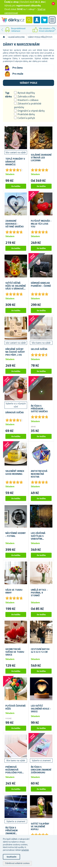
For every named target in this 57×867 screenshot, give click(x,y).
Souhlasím (11, 856)
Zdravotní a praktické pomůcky (27, 105)
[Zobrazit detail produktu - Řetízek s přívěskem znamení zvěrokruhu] (15, 806)
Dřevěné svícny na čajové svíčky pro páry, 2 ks (15, 352)
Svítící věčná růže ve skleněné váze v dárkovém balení (15, 285)
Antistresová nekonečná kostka (39, 474)
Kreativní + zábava (28, 100)
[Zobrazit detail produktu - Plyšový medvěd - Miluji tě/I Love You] (41, 203)
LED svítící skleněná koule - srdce (41, 708)
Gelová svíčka (39, 349)
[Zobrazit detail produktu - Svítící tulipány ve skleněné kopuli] (41, 806)
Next (55, 29)
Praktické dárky (26, 114)
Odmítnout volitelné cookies (17, 863)
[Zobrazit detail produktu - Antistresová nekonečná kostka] (41, 454)
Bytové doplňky (26, 93)
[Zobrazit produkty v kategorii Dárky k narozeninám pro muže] (7, 74)
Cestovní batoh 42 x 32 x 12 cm (40, 650)
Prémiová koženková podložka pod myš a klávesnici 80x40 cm (15, 770)
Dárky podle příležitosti (40, 37)
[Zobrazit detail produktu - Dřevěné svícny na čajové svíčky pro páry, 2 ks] (15, 328)
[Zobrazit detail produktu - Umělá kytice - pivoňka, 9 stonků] (41, 573)
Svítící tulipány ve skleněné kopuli (40, 826)
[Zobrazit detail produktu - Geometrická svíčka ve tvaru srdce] (15, 632)
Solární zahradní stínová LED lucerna (41, 157)
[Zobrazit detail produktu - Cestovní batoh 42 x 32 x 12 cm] (41, 632)
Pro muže (17, 74)
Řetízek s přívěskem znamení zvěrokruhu (12, 830)
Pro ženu (17, 68)
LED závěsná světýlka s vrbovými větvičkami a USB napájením (41, 536)
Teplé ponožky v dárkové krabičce (15, 161)
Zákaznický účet (36, 22)
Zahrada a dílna (26, 96)
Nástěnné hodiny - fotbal (15, 534)
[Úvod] (4, 37)
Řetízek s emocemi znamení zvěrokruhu (41, 770)
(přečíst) (25, 849)
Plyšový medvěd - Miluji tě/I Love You (41, 223)
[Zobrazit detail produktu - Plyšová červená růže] (15, 688)
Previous (2, 29)
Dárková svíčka (14, 412)
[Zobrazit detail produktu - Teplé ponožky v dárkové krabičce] (15, 137)
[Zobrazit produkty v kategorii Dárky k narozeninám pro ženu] (7, 68)
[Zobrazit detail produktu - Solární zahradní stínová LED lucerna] (41, 137)
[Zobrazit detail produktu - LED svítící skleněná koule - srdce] (41, 688)
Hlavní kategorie (16, 37)
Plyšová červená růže (15, 707)
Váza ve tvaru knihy (13, 591)
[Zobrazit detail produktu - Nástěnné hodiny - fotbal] (15, 516)
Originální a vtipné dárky (31, 111)
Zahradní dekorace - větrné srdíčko (14, 223)
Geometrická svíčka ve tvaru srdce (14, 652)
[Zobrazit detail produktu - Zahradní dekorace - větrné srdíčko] (15, 203)
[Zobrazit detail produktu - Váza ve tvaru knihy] (15, 573)
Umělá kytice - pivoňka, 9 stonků (39, 592)
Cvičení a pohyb (26, 118)
